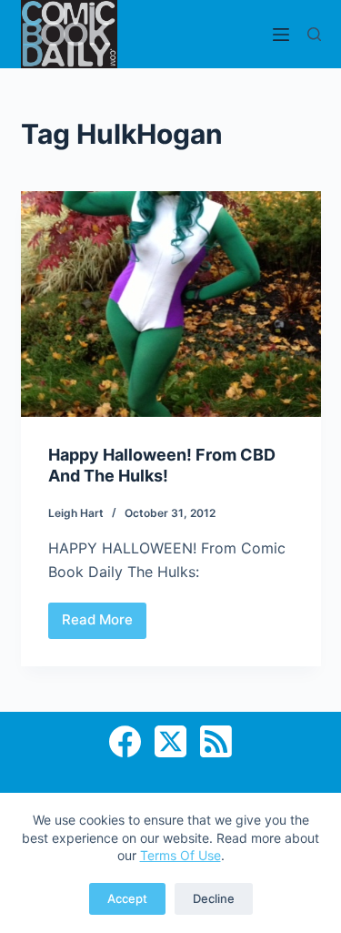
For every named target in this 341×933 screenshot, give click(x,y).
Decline (214, 898)
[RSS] (216, 741)
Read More (104, 624)
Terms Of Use (180, 855)
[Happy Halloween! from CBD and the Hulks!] (171, 304)
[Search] (314, 34)
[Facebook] (125, 741)
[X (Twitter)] (170, 741)
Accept (127, 898)
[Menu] (281, 34)
